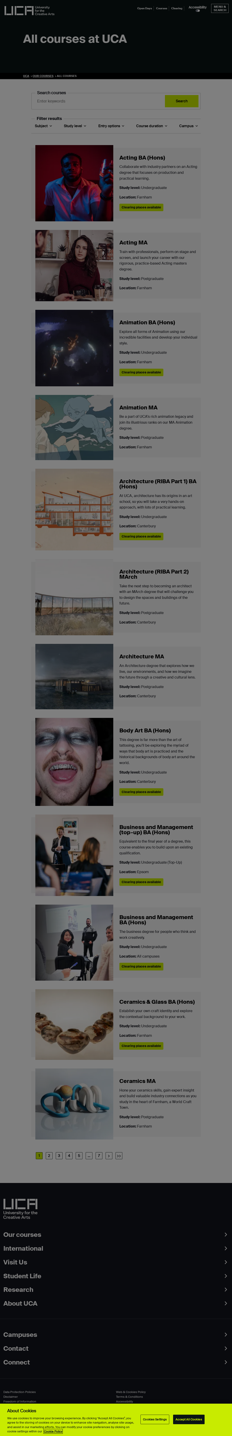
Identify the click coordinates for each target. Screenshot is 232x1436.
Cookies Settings (155, 1419)
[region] (116, 1420)
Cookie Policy (53, 1431)
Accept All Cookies (189, 1419)
